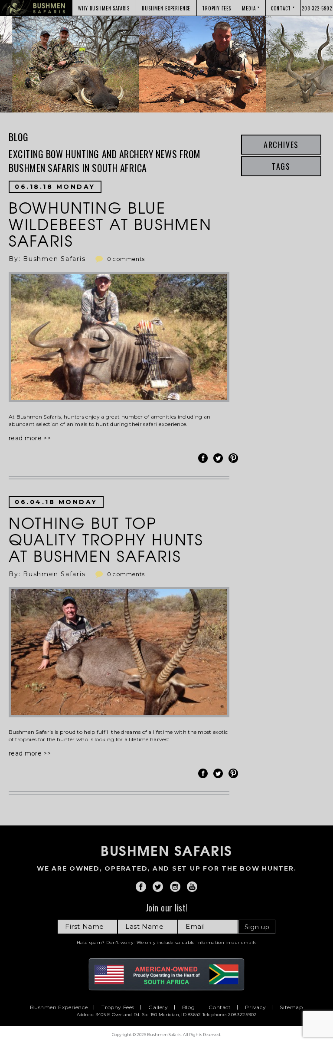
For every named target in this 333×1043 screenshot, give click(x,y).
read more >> (30, 438)
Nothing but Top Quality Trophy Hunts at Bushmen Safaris (106, 539)
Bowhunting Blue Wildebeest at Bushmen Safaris (110, 223)
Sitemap (291, 1007)
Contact (220, 1007)
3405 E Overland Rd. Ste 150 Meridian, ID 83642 (148, 1014)
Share (204, 458)
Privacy (255, 1007)
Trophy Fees (117, 1007)
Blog (188, 1007)
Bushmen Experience (59, 1007)
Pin (235, 458)
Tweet (219, 458)
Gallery (158, 1007)
